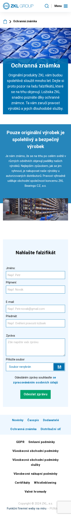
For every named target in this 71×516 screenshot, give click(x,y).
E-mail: (10, 301)
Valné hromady (35, 491)
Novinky (17, 420)
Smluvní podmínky (41, 442)
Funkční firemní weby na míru (27, 508)
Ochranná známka (23, 429)
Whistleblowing (45, 482)
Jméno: (10, 268)
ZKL (5, 21)
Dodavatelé (51, 420)
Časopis (33, 420)
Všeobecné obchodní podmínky (35, 451)
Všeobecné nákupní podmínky (36, 474)
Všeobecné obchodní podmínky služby (35, 462)
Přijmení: (11, 282)
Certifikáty (22, 482)
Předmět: (11, 316)
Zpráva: (10, 335)
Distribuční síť (51, 429)
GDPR (20, 442)
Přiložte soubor (15, 359)
